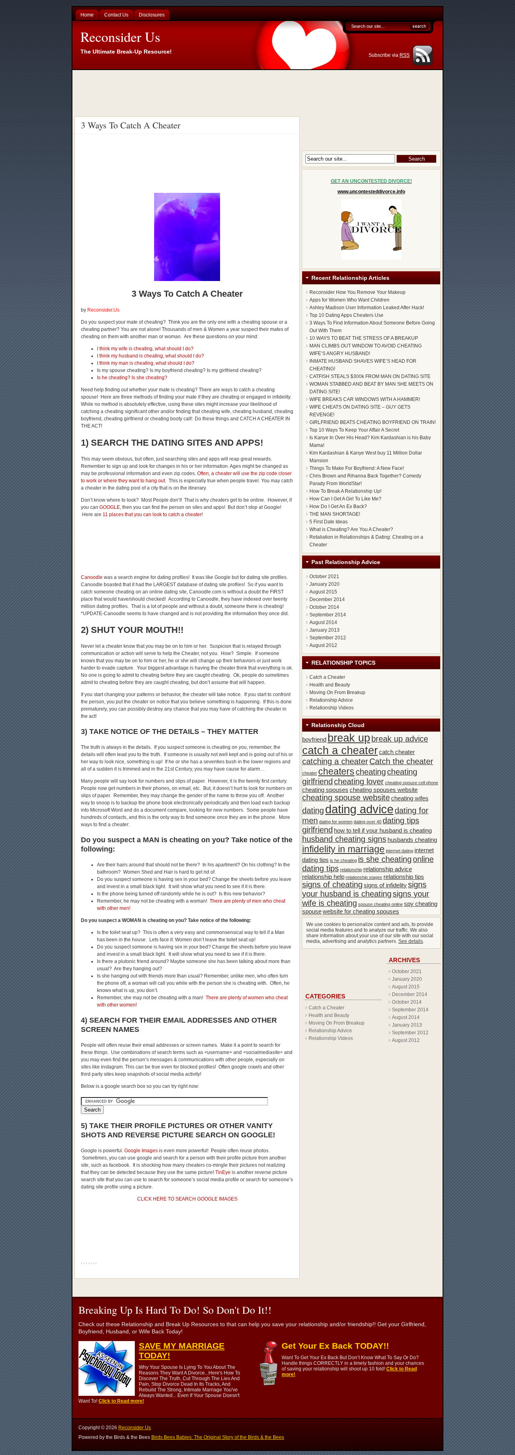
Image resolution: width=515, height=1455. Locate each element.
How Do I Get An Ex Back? (338, 506)
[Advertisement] (258, 92)
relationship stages (364, 877)
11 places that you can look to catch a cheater (152, 514)
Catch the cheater (401, 761)
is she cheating (385, 859)
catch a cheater (340, 750)
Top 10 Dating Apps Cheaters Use (346, 315)
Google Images (141, 1150)
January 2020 (324, 584)
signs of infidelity (385, 885)
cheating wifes (409, 798)
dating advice (359, 809)
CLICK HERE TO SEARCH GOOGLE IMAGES (187, 1199)
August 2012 (323, 645)
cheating (371, 771)
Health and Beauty (329, 685)
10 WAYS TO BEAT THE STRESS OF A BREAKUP (363, 338)
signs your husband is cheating (364, 889)
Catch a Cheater (327, 677)
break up (349, 738)
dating (313, 810)
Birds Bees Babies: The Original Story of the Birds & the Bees (217, 1437)
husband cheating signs (344, 839)
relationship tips (403, 876)
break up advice (399, 738)
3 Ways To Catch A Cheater (130, 125)
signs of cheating (332, 884)
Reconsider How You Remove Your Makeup (357, 292)
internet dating (399, 850)
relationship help (323, 876)
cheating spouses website (384, 789)
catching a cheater (335, 761)
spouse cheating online (380, 904)
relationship (351, 869)
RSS (405, 55)
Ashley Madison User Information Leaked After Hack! (366, 307)
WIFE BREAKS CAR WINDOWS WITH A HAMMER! (364, 399)
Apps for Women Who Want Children (349, 300)
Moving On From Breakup (337, 692)
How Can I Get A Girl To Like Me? (345, 499)
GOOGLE (109, 507)
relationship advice (387, 869)
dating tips (401, 820)
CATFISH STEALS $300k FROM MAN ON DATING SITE (370, 376)
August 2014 (323, 622)
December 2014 (327, 599)
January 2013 (324, 630)
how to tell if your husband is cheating (383, 830)
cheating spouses (325, 789)
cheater (309, 773)
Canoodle (92, 577)
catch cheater (397, 751)
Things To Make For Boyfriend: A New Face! (356, 468)
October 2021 (324, 576)
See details (410, 941)
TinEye (223, 1172)
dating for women (335, 821)
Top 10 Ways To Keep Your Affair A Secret (354, 430)
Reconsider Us (120, 36)
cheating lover (359, 781)
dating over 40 (367, 821)
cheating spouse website (346, 797)
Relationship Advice (331, 700)
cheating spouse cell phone (411, 782)
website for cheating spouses (361, 911)
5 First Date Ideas (328, 522)
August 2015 (323, 592)
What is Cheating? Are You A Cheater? (351, 529)
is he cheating (343, 860)
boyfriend (314, 739)
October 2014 (324, 607)
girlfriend (317, 829)
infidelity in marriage (343, 849)
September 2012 (327, 638)
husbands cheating (412, 839)
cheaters (336, 771)
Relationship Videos (331, 708)
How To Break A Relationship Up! (345, 491)
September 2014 (327, 615)
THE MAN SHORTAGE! (334, 514)
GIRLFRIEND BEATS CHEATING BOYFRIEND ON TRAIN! (372, 422)
